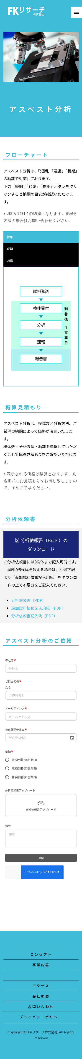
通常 (10, 260)
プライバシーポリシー (41, 1017)
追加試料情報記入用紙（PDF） (38, 608)
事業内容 (41, 964)
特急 (10, 237)
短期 (10, 248)
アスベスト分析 (41, 975)
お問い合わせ (41, 1006)
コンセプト (41, 954)
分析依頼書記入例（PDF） (34, 616)
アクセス (41, 985)
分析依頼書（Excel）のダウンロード (44, 544)
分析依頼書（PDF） (28, 600)
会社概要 (41, 996)
